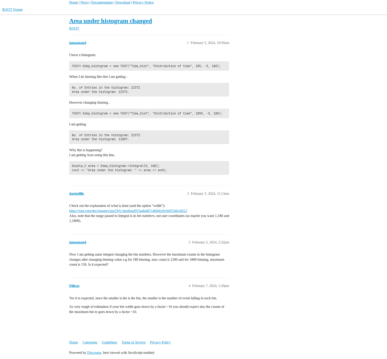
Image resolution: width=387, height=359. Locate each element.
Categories (89, 342)
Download (122, 2)
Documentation (102, 2)
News (84, 2)
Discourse (94, 353)
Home (73, 2)
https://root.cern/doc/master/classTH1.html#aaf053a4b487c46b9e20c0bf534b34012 (128, 211)
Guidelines (109, 342)
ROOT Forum (12, 9)
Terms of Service (134, 342)
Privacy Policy (160, 342)
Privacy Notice (143, 2)
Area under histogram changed (110, 20)
